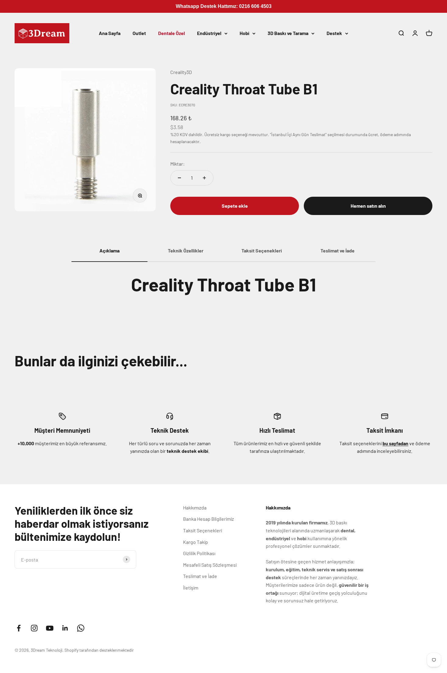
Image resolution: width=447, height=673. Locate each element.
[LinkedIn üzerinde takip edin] (65, 628)
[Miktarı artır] (204, 178)
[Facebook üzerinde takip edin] (19, 628)
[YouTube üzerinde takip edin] (50, 628)
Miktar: (177, 164)
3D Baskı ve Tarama (288, 33)
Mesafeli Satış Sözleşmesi (210, 565)
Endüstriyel (209, 33)
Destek (334, 33)
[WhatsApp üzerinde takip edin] (81, 628)
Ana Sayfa (109, 33)
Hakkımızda (194, 507)
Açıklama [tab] (109, 250)
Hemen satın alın (368, 206)
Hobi (244, 33)
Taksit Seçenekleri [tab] (261, 250)
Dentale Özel (171, 33)
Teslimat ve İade (200, 576)
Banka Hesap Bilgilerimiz (208, 519)
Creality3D (181, 72)
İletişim (190, 587)
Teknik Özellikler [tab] (185, 250)
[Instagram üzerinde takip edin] (34, 628)
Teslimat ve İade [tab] (338, 250)
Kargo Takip (195, 542)
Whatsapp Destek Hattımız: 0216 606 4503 (224, 6)
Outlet (139, 33)
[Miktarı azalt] (179, 178)
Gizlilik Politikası (199, 553)
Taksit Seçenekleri (202, 530)
